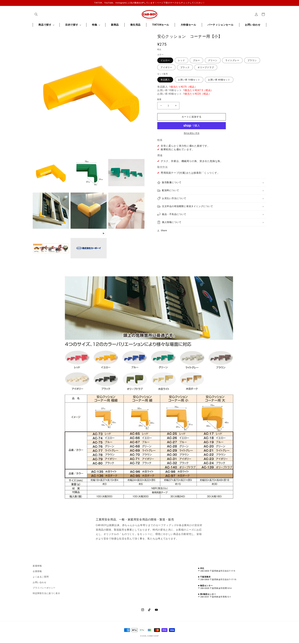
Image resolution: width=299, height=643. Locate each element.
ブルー (196, 60)
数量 (159, 99)
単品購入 (165, 79)
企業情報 (37, 571)
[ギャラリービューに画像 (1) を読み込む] (51, 173)
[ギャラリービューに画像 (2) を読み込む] (89, 173)
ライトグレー (232, 60)
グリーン (212, 60)
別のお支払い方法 (191, 133)
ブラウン (252, 60)
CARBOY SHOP (153, 636)
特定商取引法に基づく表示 (46, 593)
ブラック (185, 67)
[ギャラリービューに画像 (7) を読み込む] (51, 248)
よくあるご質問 (41, 576)
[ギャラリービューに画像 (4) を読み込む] (51, 211)
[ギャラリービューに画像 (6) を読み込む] (126, 211)
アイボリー (166, 67)
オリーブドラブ (206, 67)
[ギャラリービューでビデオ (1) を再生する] (89, 248)
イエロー (165, 60)
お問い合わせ (39, 582)
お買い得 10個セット (189, 79)
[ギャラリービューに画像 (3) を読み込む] (126, 173)
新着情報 (37, 566)
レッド (181, 60)
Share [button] (164, 230)
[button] (36, 14)
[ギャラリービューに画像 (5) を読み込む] (89, 211)
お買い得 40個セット (219, 79)
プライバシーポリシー (44, 588)
